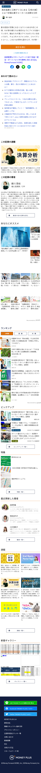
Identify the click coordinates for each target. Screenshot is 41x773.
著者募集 (7, 740)
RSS (5, 744)
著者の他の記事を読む (20, 215)
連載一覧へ (20, 630)
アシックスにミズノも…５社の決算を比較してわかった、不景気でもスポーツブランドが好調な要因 (20, 102)
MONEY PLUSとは (10, 719)
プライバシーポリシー (11, 730)
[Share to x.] (17, 67)
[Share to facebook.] (12, 67)
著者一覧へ (20, 540)
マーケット (5, 22)
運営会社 (7, 723)
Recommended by (31, 320)
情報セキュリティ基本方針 (13, 726)
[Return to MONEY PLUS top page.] (20, 2)
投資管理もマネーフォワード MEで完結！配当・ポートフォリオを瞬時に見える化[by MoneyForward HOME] (21, 60)
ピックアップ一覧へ (21, 447)
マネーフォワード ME (11, 751)
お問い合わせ (8, 737)
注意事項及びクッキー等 (12, 733)
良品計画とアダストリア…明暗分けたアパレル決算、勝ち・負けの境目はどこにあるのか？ (20, 84)
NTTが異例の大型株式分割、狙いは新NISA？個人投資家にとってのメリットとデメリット (20, 93)
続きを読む (20, 47)
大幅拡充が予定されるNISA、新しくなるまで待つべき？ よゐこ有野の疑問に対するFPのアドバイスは (20, 117)
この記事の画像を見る (20, 53)
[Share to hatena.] (29, 67)
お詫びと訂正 (8, 747)
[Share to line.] (23, 67)
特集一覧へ (20, 492)
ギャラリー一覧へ (21, 681)
